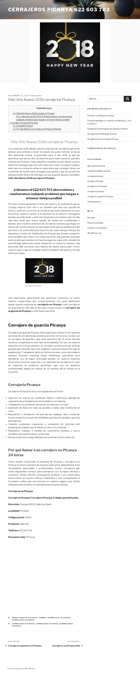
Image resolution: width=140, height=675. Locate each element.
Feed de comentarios (97, 228)
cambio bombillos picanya (54, 618)
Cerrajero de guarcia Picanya (24, 122)
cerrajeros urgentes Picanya (100, 196)
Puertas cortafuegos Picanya (100, 115)
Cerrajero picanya (47, 624)
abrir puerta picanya (24, 618)
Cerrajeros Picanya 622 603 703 (59, 10)
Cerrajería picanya (23, 624)
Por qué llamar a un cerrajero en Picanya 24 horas (37, 129)
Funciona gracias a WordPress (21, 668)
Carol (38, 96)
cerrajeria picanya (23, 620)
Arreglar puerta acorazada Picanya (103, 139)
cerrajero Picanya (95, 181)
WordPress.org (94, 233)
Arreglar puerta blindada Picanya (101, 134)
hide (49, 108)
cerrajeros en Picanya (97, 186)
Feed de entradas (95, 223)
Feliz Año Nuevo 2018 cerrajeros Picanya (33, 113)
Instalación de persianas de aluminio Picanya (107, 129)
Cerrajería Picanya (23, 125)
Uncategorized (94, 201)
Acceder (91, 217)
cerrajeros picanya (95, 191)
